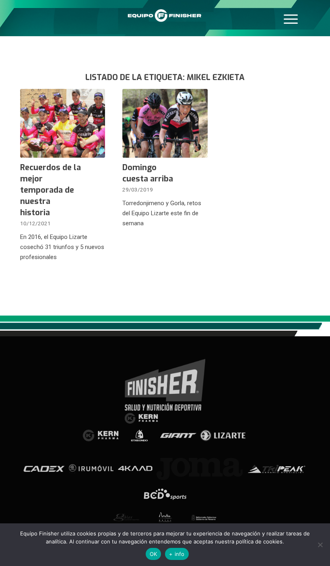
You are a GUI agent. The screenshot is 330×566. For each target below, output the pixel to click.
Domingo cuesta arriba (147, 173)
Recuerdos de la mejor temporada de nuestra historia (50, 190)
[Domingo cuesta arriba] (164, 123)
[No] (320, 545)
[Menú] (291, 18)
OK (153, 554)
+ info (177, 554)
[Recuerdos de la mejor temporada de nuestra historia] (62, 123)
